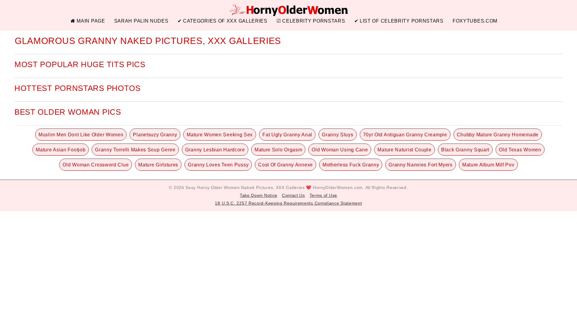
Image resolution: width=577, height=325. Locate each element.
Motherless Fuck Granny (350, 164)
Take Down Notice (258, 195)
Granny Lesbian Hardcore (215, 149)
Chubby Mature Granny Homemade (498, 134)
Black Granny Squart (465, 149)
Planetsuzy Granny (155, 134)
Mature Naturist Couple (404, 149)
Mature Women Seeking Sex (220, 134)
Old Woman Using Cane (340, 149)
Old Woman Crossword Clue (96, 164)
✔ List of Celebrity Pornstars (399, 20)
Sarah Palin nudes (141, 20)
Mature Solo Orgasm (278, 149)
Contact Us (293, 195)
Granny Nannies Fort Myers (421, 164)
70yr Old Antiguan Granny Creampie (405, 134)
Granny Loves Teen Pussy (218, 164)
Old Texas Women (520, 149)
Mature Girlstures (158, 164)
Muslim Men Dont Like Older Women (80, 134)
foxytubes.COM (475, 20)
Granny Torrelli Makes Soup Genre (135, 149)
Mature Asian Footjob (60, 149)
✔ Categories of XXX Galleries (222, 20)
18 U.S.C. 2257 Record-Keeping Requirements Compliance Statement (288, 203)
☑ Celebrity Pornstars (310, 20)
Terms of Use (323, 195)
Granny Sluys (337, 134)
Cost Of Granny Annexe (285, 164)
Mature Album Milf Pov (488, 164)
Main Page (90, 20)
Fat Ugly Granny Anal (287, 134)
